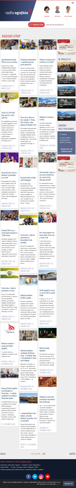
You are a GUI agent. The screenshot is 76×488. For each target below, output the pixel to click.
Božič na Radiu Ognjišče (44, 349)
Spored (17, 465)
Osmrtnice (3, 465)
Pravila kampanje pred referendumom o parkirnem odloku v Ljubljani (21, 469)
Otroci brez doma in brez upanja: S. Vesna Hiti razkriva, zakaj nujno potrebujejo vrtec (28, 121)
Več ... (58, 484)
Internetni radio (21, 467)
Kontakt (24, 465)
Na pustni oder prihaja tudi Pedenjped (28, 178)
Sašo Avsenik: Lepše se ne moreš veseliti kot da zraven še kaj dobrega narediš (47, 176)
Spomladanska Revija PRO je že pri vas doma (9, 60)
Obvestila (11, 465)
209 (43, 453)
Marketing (36, 465)
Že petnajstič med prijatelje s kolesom (64, 69)
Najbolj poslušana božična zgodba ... (26, 296)
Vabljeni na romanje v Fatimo (46, 118)
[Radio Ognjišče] (18, 11)
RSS (36, 467)
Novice (2, 462)
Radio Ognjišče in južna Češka (65, 105)
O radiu (13, 467)
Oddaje (17, 462)
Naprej (73, 453)
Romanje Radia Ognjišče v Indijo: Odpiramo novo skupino (66, 92)
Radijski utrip (26, 462)
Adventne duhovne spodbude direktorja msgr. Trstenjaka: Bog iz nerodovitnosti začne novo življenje (28, 355)
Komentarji (10, 462)
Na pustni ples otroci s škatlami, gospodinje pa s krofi (9, 175)
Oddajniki (30, 467)
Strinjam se (69, 483)
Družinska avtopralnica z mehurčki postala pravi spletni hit (28, 62)
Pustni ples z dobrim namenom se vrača (8, 289)
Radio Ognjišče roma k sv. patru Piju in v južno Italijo (47, 293)
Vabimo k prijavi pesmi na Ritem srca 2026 (47, 60)
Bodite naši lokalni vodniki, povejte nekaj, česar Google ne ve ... (65, 80)
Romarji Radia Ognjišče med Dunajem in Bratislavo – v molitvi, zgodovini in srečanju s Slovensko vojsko (9, 393)
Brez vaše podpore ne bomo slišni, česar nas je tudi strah (47, 235)
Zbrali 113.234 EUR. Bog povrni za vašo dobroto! (8, 115)
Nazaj (2, 453)
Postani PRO (4, 467)
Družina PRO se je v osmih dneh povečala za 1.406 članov (9, 233)
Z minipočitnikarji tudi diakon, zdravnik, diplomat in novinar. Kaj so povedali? (28, 417)
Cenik (30, 465)
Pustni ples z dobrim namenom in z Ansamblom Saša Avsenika (27, 239)
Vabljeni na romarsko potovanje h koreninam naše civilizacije (47, 399)
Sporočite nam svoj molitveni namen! (66, 150)
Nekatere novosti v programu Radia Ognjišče (7, 346)
